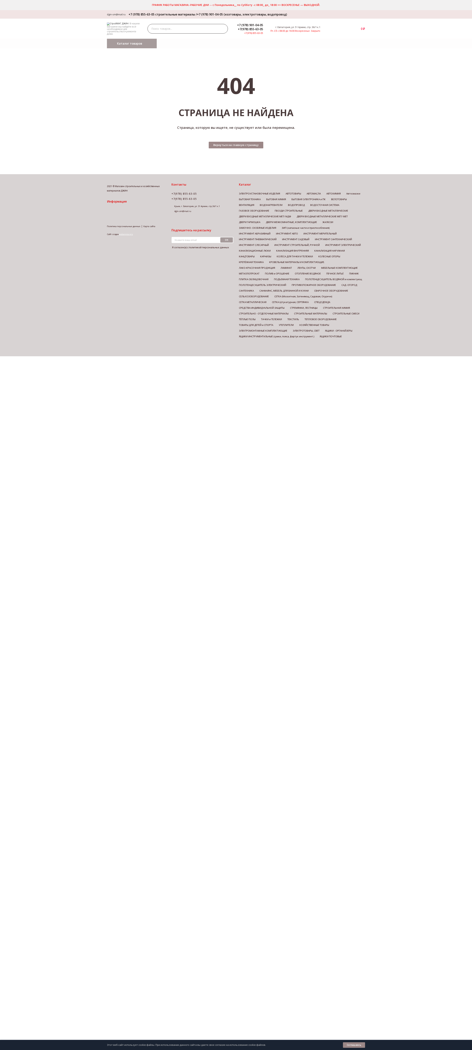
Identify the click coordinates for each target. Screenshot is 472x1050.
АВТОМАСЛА (314, 193)
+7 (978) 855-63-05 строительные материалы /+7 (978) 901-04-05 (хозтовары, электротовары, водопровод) (207, 14)
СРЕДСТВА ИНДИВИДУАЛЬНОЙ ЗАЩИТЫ (261, 307)
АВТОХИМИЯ (333, 193)
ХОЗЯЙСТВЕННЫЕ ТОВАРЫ (314, 325)
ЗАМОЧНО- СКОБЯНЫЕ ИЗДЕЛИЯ (257, 227)
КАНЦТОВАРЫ (247, 256)
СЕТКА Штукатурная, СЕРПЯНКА (290, 302)
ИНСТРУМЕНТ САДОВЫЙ (295, 239)
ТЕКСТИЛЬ (293, 319)
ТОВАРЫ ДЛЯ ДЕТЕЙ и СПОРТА (256, 325)
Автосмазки (353, 193)
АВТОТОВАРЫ (293, 193)
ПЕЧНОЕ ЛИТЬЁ (335, 273)
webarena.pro (126, 234)
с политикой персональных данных (208, 247)
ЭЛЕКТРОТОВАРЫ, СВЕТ (306, 330)
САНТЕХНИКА (246, 290)
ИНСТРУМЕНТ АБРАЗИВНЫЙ (254, 233)
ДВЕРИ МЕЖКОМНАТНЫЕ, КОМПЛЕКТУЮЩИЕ (291, 222)
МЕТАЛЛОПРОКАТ (249, 273)
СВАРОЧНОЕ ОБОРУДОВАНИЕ (331, 290)
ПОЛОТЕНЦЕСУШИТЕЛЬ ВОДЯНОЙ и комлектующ (333, 279)
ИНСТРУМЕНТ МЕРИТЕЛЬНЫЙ (320, 233)
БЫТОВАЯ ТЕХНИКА (250, 199)
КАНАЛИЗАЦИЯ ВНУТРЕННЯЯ (292, 250)
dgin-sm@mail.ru (116, 14)
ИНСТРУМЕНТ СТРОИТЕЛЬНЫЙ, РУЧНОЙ (297, 245)
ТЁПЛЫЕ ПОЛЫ (247, 319)
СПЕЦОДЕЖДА (322, 302)
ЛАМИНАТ (286, 267)
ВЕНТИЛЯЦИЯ (246, 205)
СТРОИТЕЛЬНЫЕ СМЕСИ (346, 313)
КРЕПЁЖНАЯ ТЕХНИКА (251, 262)
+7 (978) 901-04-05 (250, 25)
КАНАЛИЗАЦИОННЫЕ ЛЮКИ (255, 250)
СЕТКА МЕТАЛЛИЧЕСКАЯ (252, 302)
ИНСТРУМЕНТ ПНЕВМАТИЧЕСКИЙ (258, 239)
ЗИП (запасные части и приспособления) (305, 227)
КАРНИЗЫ (265, 256)
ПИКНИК (354, 273)
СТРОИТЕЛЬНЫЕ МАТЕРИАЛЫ (310, 313)
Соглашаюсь (354, 1044)
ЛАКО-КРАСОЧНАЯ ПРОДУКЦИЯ (257, 267)
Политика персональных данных (123, 226)
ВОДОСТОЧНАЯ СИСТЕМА (324, 205)
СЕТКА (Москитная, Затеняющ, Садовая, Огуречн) (303, 296)
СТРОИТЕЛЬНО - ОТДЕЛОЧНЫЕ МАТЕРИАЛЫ (264, 313)
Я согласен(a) (200, 247)
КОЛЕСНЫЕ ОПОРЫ (329, 256)
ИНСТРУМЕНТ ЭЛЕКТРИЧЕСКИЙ (343, 245)
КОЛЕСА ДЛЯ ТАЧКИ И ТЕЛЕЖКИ (295, 256)
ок (226, 239)
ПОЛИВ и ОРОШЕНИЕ (277, 273)
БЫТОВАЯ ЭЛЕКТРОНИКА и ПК (308, 199)
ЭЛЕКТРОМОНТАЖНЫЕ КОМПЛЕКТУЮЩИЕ (263, 330)
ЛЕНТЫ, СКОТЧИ (306, 267)
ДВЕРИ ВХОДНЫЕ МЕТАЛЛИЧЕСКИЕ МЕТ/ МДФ (265, 216)
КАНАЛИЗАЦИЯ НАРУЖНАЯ (329, 250)
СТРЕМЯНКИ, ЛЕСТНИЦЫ (303, 307)
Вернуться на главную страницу (236, 145)
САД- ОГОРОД (349, 285)
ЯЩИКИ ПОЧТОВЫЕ (331, 336)
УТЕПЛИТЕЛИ (286, 325)
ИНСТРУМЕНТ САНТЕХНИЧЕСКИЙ (333, 239)
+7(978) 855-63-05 (250, 29)
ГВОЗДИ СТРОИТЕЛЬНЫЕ (289, 210)
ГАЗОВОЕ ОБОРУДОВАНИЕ (254, 210)
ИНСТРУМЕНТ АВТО (287, 233)
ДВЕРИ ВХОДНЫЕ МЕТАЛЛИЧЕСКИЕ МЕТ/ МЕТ (322, 216)
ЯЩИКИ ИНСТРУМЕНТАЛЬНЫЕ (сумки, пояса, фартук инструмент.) (276, 336)
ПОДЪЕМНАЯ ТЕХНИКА (287, 279)
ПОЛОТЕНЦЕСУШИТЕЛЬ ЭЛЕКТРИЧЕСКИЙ (262, 285)
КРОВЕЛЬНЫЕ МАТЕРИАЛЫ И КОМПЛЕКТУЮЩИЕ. (297, 262)
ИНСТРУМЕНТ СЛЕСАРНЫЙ (254, 245)
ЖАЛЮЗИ (327, 222)
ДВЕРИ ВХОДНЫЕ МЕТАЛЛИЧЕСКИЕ (328, 210)
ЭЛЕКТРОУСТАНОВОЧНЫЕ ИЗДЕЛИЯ (259, 193)
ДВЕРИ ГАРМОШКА (249, 222)
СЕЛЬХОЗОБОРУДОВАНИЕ (254, 296)
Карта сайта (149, 226)
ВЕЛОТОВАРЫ (339, 199)
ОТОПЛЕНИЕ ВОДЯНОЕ (308, 273)
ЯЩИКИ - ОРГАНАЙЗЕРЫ (338, 330)
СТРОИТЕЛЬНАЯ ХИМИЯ (336, 307)
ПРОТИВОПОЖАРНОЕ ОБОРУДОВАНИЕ (314, 285)
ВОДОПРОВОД (296, 205)
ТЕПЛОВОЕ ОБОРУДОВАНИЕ (321, 319)
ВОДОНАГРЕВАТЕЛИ (271, 205)
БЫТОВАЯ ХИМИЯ (276, 199)
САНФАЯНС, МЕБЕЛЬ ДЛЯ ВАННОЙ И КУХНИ (284, 290)
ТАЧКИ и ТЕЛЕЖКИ (271, 319)
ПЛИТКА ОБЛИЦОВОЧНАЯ (253, 279)
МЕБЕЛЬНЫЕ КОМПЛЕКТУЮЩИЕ (339, 267)
